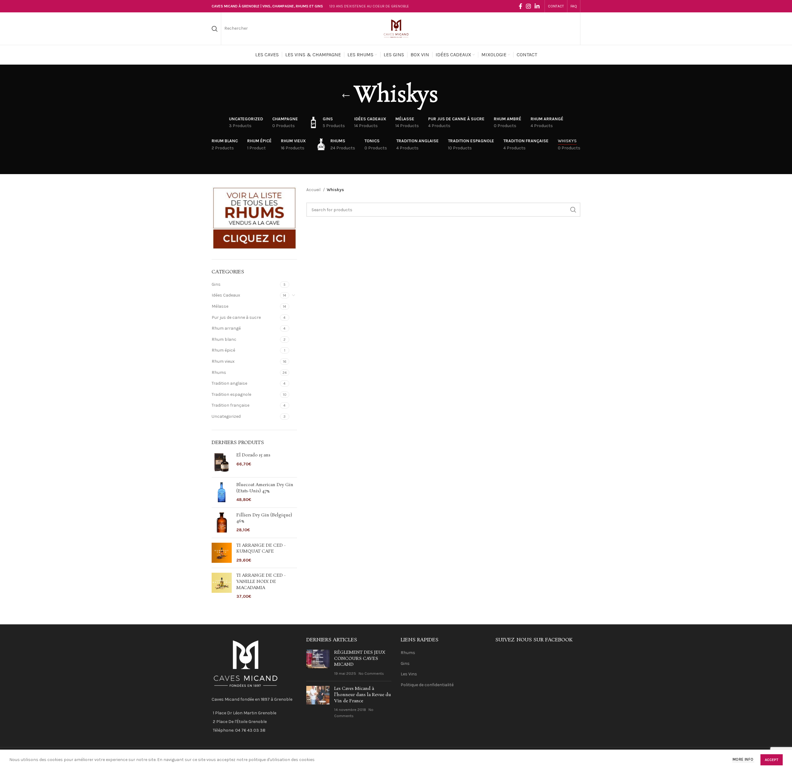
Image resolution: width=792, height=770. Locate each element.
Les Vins (409, 674)
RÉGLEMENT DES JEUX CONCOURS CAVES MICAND (359, 658)
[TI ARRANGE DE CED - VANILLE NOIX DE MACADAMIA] (222, 586)
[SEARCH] (573, 210)
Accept (771, 760)
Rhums (219, 372)
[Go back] (346, 96)
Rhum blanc (224, 339)
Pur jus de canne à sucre (236, 317)
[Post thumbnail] (317, 663)
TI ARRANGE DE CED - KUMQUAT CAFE (261, 549)
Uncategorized (226, 416)
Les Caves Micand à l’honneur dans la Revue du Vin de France (362, 695)
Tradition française (230, 405)
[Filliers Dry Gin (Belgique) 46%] (222, 522)
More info (743, 759)
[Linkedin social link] (537, 6)
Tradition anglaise (229, 383)
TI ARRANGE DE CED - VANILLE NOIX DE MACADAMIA (261, 582)
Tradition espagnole (231, 394)
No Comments (371, 673)
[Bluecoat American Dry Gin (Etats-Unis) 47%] (222, 492)
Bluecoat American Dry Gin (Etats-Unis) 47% (264, 488)
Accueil (313, 189)
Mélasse (220, 306)
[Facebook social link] (520, 6)
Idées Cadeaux (226, 295)
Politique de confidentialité (427, 684)
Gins (216, 284)
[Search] (215, 29)
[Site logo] (396, 28)
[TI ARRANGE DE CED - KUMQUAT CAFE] (222, 553)
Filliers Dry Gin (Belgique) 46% (264, 518)
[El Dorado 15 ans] (222, 462)
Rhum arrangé (226, 328)
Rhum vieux (223, 361)
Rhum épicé (223, 350)
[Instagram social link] (528, 6)
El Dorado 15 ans (253, 455)
